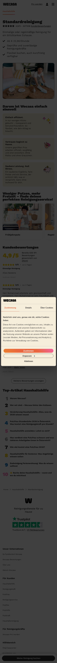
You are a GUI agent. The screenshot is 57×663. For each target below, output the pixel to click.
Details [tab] (28, 308)
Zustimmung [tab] (10, 308)
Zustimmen (28, 351)
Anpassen (27, 356)
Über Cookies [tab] (46, 308)
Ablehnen (28, 361)
